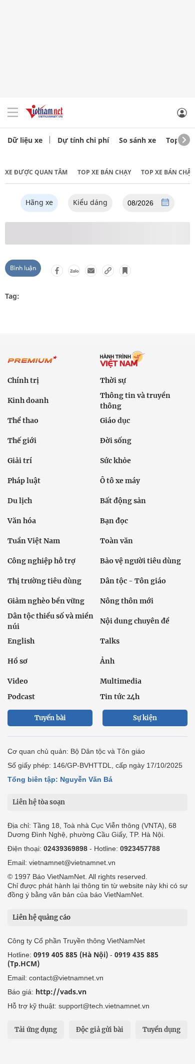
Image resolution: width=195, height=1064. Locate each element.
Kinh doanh (28, 400)
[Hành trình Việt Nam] (144, 361)
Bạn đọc (114, 520)
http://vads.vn (61, 991)
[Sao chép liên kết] (108, 271)
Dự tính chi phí (83, 140)
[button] (165, 203)
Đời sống (116, 440)
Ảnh (107, 661)
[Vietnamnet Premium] (33, 360)
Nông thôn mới (127, 600)
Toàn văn (116, 540)
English (21, 641)
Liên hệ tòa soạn (38, 802)
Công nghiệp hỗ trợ (42, 560)
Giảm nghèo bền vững (46, 600)
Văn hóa (22, 520)
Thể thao (23, 420)
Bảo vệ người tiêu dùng (140, 560)
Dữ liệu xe (25, 140)
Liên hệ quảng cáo (41, 917)
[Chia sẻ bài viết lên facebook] (57, 271)
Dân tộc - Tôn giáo (133, 580)
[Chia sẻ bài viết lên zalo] (74, 271)
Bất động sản (123, 500)
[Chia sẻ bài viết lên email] (91, 271)
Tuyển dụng (161, 1029)
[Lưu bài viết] (125, 271)
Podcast (21, 696)
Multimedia (121, 681)
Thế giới (22, 440)
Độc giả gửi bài (100, 1029)
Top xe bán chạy (104, 172)
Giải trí (20, 460)
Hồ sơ (18, 661)
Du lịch (20, 500)
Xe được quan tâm (36, 172)
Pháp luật (24, 480)
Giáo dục (115, 420)
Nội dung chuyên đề (135, 620)
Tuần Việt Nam (34, 540)
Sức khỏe (115, 460)
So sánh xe (137, 140)
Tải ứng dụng (35, 1029)
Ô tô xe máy (120, 480)
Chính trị (23, 380)
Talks (110, 641)
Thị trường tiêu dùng (45, 580)
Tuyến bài (50, 718)
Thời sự (113, 380)
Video (18, 681)
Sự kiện (145, 718)
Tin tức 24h (120, 696)
